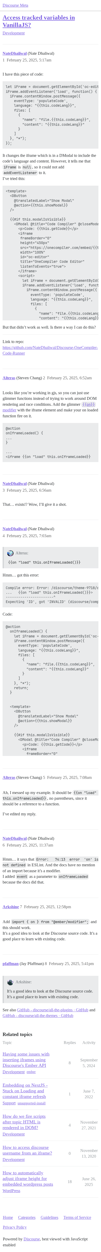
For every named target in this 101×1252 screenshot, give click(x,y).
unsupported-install (32, 1103)
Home (8, 1217)
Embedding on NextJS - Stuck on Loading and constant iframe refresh (25, 1091)
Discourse (32, 1239)
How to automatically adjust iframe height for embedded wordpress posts (28, 1178)
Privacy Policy (15, 1227)
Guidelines (49, 1217)
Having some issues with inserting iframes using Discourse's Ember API (26, 1059)
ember (31, 1072)
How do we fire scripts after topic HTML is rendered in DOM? (24, 1122)
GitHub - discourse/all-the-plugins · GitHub (52, 1010)
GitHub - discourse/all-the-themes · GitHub (38, 1015)
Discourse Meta (15, 5)
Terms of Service (77, 1217)
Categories (26, 1217)
